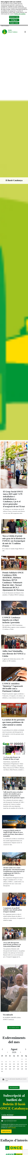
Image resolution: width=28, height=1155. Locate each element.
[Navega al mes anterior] (2, 1049)
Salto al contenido (5, 25)
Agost (14, 1049)
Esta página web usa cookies (11, 1)
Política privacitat (12, 1127)
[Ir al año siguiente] (20, 1052)
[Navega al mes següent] (25, 1049)
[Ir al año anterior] (7, 1052)
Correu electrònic (7, 1115)
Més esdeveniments (14, 1087)
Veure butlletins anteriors (14, 1027)
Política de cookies (19, 14)
